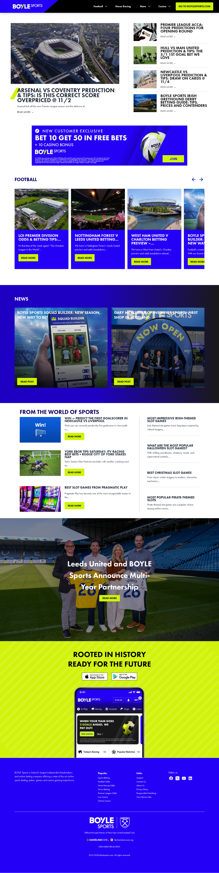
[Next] (201, 179)
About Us (140, 785)
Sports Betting (104, 777)
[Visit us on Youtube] (183, 778)
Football (98, 6)
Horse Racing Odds (106, 785)
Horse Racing (123, 6)
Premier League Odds (107, 793)
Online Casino (104, 801)
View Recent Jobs (144, 797)
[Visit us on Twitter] (177, 778)
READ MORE (28, 257)
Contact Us (141, 781)
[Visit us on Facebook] (171, 778)
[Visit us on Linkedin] (190, 778)
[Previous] (193, 179)
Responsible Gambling (146, 793)
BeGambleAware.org (123, 840)
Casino (162, 6)
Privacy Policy (142, 789)
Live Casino (103, 797)
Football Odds (104, 781)
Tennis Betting (104, 789)
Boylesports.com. (106, 855)
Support (139, 777)
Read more (74, 436)
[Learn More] (95, 676)
